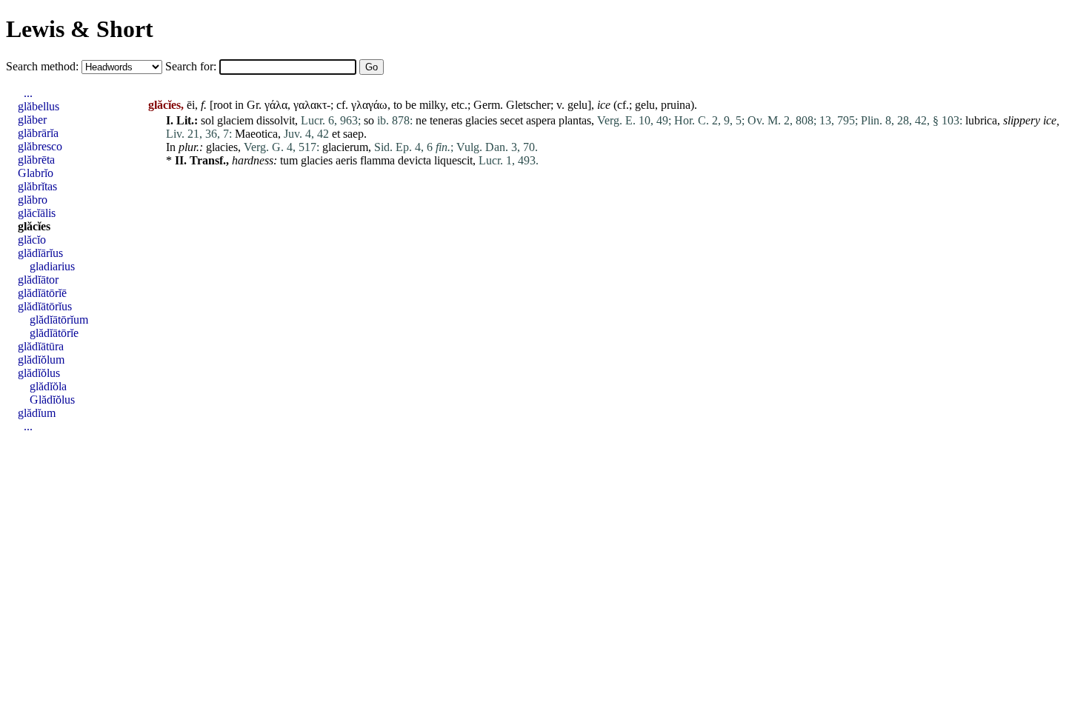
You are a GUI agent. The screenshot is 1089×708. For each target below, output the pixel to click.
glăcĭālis (37, 213)
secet (511, 120)
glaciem (235, 120)
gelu (577, 104)
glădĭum (37, 413)
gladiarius (52, 266)
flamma (377, 160)
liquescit (453, 160)
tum (289, 160)
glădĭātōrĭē (42, 293)
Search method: (43, 66)
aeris (346, 160)
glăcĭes (34, 226)
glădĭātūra (41, 346)
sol (207, 120)
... (28, 93)
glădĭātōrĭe (54, 333)
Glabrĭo (35, 173)
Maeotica (256, 133)
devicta (414, 160)
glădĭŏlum (41, 359)
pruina (675, 104)
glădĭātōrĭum (59, 319)
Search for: (192, 66)
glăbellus (38, 106)
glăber (32, 119)
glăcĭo (32, 239)
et (336, 133)
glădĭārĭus (40, 253)
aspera (541, 120)
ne (421, 120)
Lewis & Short (79, 29)
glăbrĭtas (37, 186)
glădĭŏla (48, 386)
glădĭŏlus (39, 373)
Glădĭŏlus (52, 399)
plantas (575, 120)
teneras (446, 120)
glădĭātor (38, 279)
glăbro (32, 199)
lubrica (981, 120)
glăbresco (40, 146)
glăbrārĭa (38, 133)
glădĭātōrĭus (45, 306)
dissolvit (275, 120)
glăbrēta (36, 159)
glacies (481, 120)
